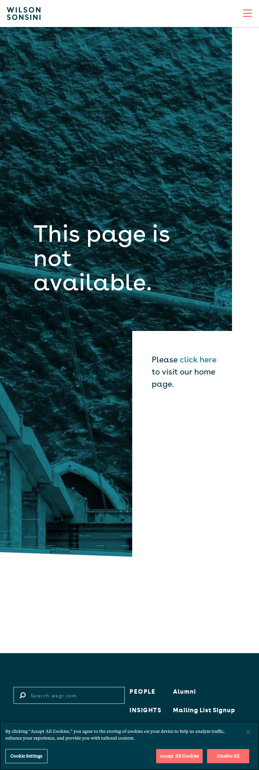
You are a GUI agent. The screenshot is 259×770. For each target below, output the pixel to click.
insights (145, 709)
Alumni (184, 691)
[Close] (248, 732)
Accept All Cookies (179, 756)
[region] (129, 745)
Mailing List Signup (204, 709)
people (142, 691)
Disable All (228, 756)
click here (198, 359)
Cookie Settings (26, 756)
